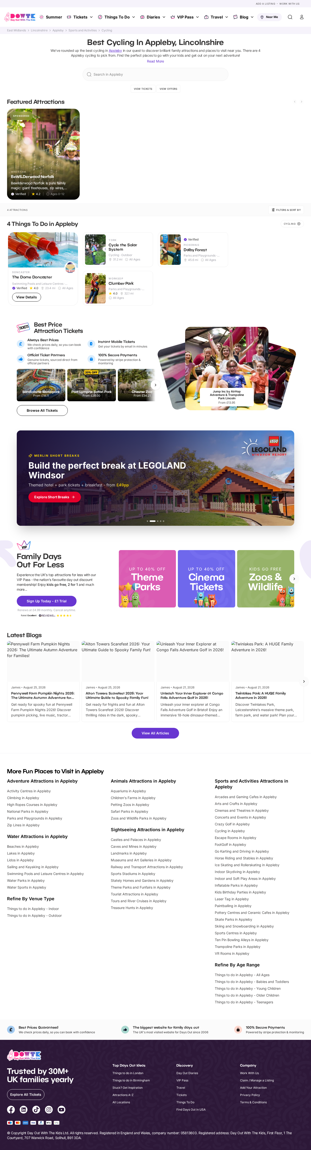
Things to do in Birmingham (131, 1080)
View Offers (168, 88)
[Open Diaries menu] (164, 17)
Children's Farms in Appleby (133, 798)
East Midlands (16, 30)
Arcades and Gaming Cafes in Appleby (246, 797)
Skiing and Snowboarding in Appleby (244, 926)
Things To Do (117, 17)
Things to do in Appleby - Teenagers (244, 1002)
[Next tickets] (155, 385)
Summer (54, 17)
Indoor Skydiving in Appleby (237, 872)
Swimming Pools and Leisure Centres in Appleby (45, 874)
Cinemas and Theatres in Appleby (242, 810)
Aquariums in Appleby (128, 791)
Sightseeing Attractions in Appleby (147, 829)
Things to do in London (127, 1073)
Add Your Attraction (253, 1087)
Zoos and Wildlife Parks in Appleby (138, 818)
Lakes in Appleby (21, 853)
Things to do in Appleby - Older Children (247, 995)
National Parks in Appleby (27, 811)
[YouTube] (61, 1110)
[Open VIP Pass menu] (198, 17)
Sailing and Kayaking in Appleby (33, 867)
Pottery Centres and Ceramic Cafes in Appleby (252, 912)
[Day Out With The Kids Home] (20, 17)
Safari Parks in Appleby (129, 811)
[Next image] (72, 250)
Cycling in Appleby (230, 831)
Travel (217, 17)
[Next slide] (301, 101)
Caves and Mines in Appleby (133, 846)
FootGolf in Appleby (230, 844)
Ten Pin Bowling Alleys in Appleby (241, 940)
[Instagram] (49, 1110)
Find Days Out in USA (191, 1109)
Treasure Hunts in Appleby (132, 908)
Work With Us (289, 3)
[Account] (301, 17)
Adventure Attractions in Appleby (42, 781)
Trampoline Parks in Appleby (237, 947)
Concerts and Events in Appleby (240, 817)
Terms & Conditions (253, 1102)
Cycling (107, 30)
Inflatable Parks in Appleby (236, 885)
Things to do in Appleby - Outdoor (34, 915)
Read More (155, 61)
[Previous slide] (294, 101)
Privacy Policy (250, 1095)
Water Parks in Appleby (26, 880)
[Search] (290, 17)
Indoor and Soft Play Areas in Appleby (245, 878)
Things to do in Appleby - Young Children (248, 988)
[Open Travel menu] (227, 17)
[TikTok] (36, 1110)
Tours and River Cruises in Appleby (138, 901)
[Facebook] (11, 1110)
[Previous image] (14, 250)
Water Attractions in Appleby (37, 836)
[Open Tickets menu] (91, 17)
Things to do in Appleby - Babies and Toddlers (252, 982)
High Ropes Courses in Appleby (32, 804)
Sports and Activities (83, 30)
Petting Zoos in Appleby (130, 804)
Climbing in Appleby (23, 798)
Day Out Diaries (187, 1073)
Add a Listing (265, 3)
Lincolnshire (39, 30)
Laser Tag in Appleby (232, 899)
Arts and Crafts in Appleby (236, 804)
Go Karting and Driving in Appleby (242, 851)
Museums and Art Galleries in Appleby (141, 860)
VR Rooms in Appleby (232, 953)
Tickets (80, 17)
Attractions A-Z (123, 1095)
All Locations (121, 1102)
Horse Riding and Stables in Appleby (244, 858)
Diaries (153, 17)
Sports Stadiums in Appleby (133, 874)
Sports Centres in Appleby (236, 933)
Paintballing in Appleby (233, 906)
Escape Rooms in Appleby (235, 838)
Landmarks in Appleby (129, 853)
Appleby (58, 30)
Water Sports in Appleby (26, 887)
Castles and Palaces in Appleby (136, 840)
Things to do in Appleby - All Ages (242, 975)
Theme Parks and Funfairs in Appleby (141, 887)
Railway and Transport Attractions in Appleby (147, 867)
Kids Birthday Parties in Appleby (240, 892)
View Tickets (143, 88)
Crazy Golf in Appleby (232, 824)
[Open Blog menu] (252, 17)
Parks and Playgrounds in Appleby (34, 818)
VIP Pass (185, 17)
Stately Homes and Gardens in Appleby (142, 880)
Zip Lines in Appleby (23, 825)
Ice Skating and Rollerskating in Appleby (247, 865)
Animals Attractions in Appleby (143, 781)
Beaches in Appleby (23, 846)
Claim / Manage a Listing (257, 1080)
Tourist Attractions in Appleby (134, 894)
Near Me (272, 17)
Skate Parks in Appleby (233, 919)
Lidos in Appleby (20, 860)
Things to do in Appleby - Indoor (33, 909)
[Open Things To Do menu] (134, 17)
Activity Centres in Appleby (29, 791)
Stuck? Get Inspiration (127, 1087)
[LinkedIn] (23, 1110)
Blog (244, 17)
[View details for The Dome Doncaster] (43, 268)
